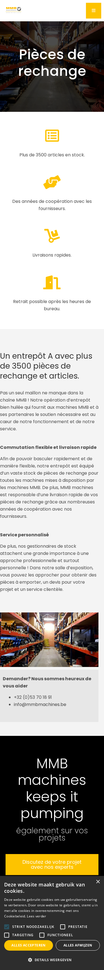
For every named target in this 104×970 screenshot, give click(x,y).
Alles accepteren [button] (28, 945)
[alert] (52, 923)
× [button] (98, 882)
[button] (52, 960)
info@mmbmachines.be (40, 704)
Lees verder (36, 916)
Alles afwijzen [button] (78, 945)
